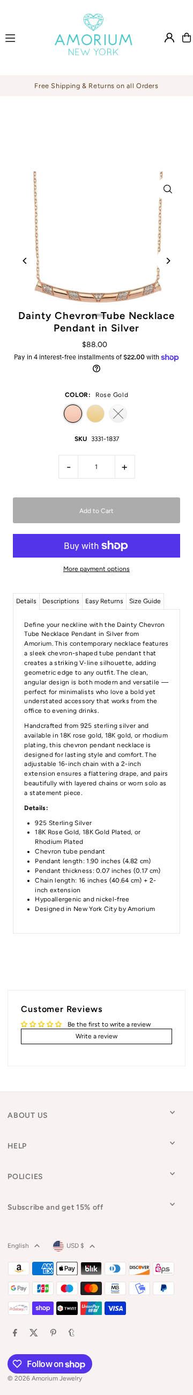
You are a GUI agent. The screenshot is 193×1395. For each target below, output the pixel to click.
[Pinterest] (53, 1333)
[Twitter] (33, 1333)
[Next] (168, 261)
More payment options (96, 569)
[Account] (169, 37)
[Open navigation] (19, 37)
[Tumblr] (72, 1333)
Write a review (96, 1036)
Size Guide (145, 601)
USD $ (75, 1245)
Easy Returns (104, 601)
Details (26, 601)
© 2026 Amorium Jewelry (45, 1378)
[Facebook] (15, 1333)
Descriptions (60, 601)
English (18, 1245)
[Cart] (186, 37)
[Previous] (25, 261)
